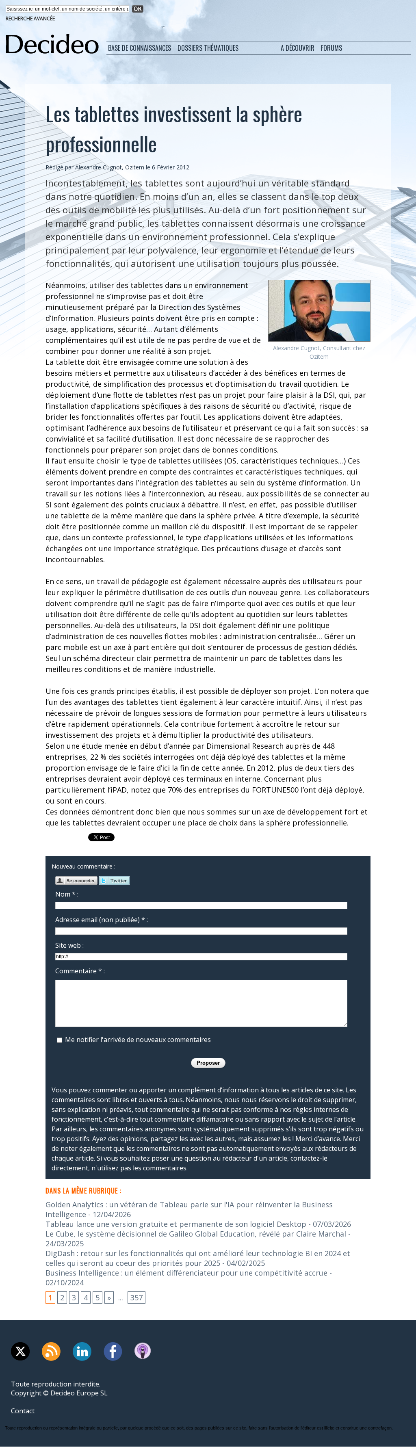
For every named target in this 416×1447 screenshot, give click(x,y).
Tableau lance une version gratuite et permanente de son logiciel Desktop (176, 1224)
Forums (331, 48)
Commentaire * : (80, 970)
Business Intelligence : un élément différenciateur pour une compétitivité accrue (186, 1273)
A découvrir (297, 48)
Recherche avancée (30, 18)
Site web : (69, 945)
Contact (23, 1410)
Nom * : (66, 894)
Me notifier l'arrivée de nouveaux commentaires (138, 1039)
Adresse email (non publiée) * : (101, 919)
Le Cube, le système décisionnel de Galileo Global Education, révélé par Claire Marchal (196, 1234)
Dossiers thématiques (208, 48)
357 (136, 1297)
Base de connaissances (139, 48)
